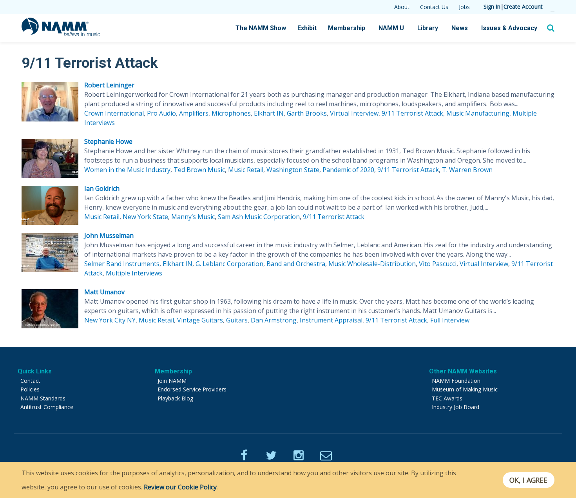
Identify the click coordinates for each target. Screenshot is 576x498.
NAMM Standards (42, 398)
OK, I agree (528, 480)
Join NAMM (172, 380)
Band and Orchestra (295, 263)
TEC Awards (447, 398)
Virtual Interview (354, 113)
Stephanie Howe (108, 141)
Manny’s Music (193, 216)
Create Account (523, 6)
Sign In (492, 6)
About (401, 7)
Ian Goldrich (102, 188)
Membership (346, 28)
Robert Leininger (109, 85)
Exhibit (307, 28)
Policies (30, 389)
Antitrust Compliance (46, 407)
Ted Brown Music (199, 169)
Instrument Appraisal (331, 320)
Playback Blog (175, 398)
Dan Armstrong (274, 320)
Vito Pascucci (437, 263)
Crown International (114, 113)
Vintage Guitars (200, 320)
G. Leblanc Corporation (229, 263)
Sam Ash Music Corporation (259, 216)
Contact (30, 380)
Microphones (231, 113)
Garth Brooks (307, 113)
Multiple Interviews (134, 273)
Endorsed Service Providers (192, 389)
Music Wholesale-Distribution (372, 263)
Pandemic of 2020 (348, 169)
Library (427, 28)
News (459, 28)
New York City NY (110, 320)
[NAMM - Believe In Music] (61, 33)
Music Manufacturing (477, 113)
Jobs (464, 7)
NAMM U (391, 28)
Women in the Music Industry (127, 169)
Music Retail (245, 169)
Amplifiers (193, 113)
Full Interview (449, 320)
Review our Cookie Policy (180, 487)
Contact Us (434, 7)
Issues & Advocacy (509, 28)
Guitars (237, 320)
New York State (145, 216)
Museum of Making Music (465, 389)
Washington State (292, 169)
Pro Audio (161, 113)
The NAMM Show (260, 28)
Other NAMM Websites (463, 371)
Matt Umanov (104, 292)
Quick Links (35, 371)
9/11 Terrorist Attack (412, 113)
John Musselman (109, 235)
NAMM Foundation (456, 380)
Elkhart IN (269, 113)
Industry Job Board (455, 407)
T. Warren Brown (467, 169)
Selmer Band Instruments (121, 263)
